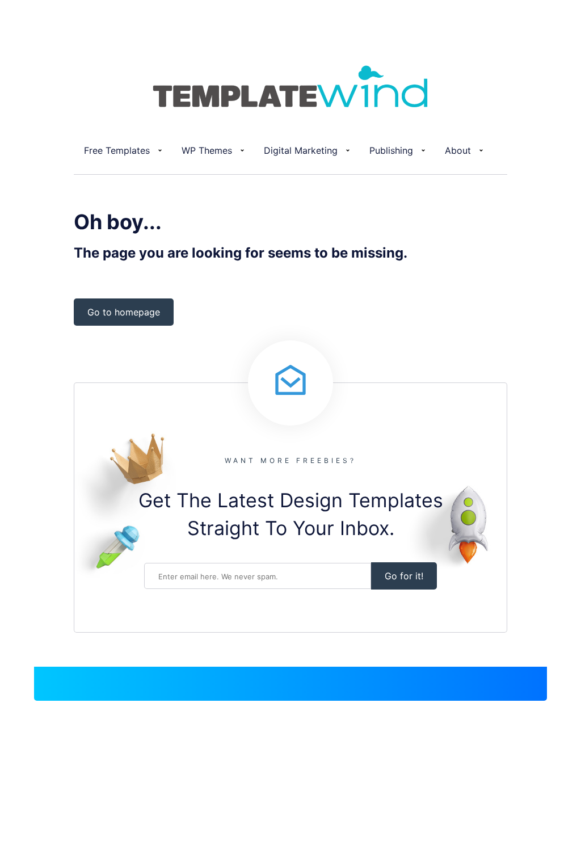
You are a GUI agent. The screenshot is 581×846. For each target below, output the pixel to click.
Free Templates (117, 150)
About (458, 150)
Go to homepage (123, 312)
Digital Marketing (301, 150)
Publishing (391, 150)
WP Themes (207, 150)
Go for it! (404, 576)
